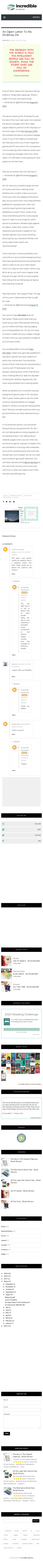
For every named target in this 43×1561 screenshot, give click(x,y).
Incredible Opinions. (27, 1558)
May (7, 1313)
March (8, 1318)
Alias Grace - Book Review (25, 974)
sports (16, 497)
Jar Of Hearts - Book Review (26, 961)
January (8, 1323)
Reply (13, 574)
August (8, 1295)
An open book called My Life (15, 1305)
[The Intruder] (13, 1066)
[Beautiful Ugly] (18, 1066)
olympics (27, 495)
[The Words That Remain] (23, 1065)
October (9, 1289)
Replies (16, 581)
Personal (8, 1531)
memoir (4, 1240)
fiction (3, 1226)
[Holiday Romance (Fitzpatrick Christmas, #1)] (37, 1073)
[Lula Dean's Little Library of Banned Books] (28, 1059)
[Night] (32, 1066)
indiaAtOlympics (16, 495)
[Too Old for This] (3, 1066)
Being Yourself (10, 1297)
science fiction (28, 1543)
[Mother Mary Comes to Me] (3, 1073)
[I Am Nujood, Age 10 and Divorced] (32, 1073)
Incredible (15, 1019)
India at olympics (30, 462)
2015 (6, 1326)
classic (16, 1535)
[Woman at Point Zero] (3, 1080)
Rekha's (15, 664)
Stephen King (18, 1113)
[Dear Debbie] (23, 1073)
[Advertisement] (21, 875)
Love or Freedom (11, 1300)
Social (17, 1531)
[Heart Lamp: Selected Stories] (8, 1073)
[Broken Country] (37, 1066)
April (7, 1315)
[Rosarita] (18, 1059)
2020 (6, 1273)
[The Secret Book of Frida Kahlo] (28, 1073)
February (9, 1321)
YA (31, 1531)
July (7, 1307)
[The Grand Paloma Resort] (13, 1059)
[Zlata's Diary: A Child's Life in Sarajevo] (32, 1059)
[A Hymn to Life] (8, 1064)
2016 (6, 1281)
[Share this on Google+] (10, 501)
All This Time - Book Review (26, 987)
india (14, 1539)
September (9, 1292)
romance (16, 984)
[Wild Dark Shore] (13, 1073)
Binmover (16, 724)
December (9, 1284)
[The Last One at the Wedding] (37, 1059)
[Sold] (8, 1059)
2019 (6, 1276)
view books (36, 1034)
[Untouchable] (3, 1059)
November (9, 1287)
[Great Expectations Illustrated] (18, 1073)
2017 (6, 1279)
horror (3, 1236)
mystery (16, 958)
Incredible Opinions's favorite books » (30, 1084)
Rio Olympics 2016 (29, 131)
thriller (3, 1254)
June (7, 1310)
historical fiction (19, 971)
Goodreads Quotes (36, 1117)
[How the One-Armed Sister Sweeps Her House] (23, 1059)
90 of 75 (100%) (21, 1032)
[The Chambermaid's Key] (28, 1066)
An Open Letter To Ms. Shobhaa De (17, 1302)
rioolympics (7, 497)
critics (5, 40)
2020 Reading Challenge (21, 1014)
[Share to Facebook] (3, 501)
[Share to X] (6, 501)
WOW (24, 1531)
